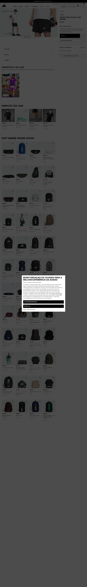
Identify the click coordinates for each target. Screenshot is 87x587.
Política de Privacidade (57, 293)
